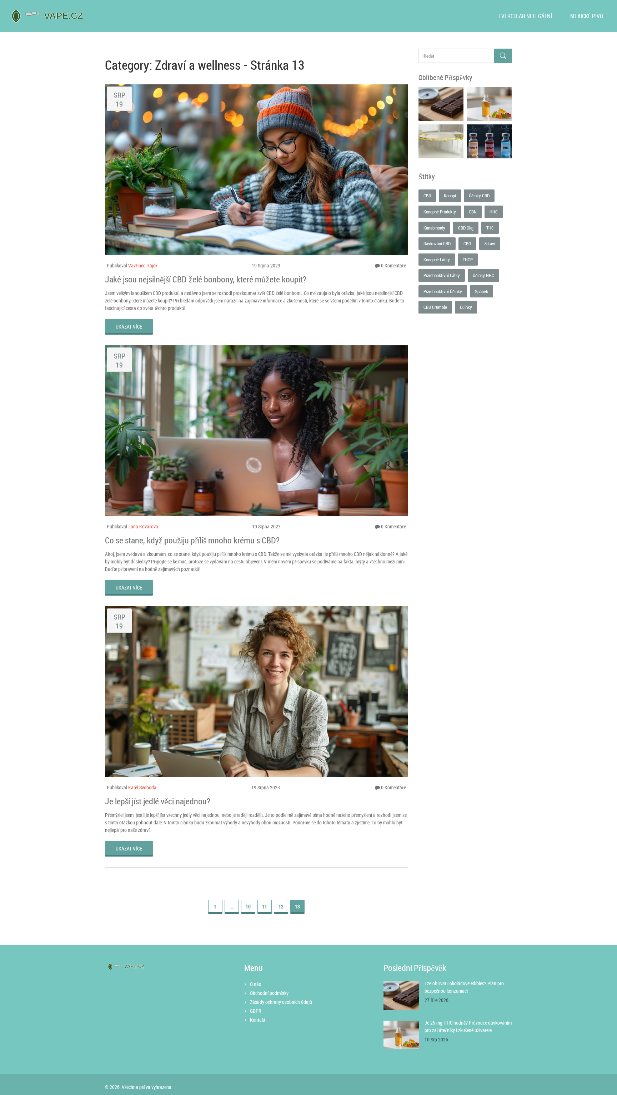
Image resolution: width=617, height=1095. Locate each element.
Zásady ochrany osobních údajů (281, 1001)
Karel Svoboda (142, 787)
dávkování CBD (437, 243)
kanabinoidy (434, 228)
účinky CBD (479, 195)
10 (248, 906)
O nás (255, 984)
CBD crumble (435, 307)
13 (297, 906)
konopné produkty (439, 211)
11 (264, 906)
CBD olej (465, 228)
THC (490, 228)
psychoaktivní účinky (442, 291)
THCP (468, 259)
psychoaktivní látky (441, 275)
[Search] (503, 56)
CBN (473, 211)
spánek (481, 291)
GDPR (255, 1010)
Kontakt (257, 1019)
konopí (450, 195)
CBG (467, 243)
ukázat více (129, 326)
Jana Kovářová (143, 526)
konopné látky (436, 259)
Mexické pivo (586, 16)
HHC (494, 211)
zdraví (489, 243)
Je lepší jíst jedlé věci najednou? (157, 801)
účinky (466, 307)
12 (281, 906)
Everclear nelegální (525, 16)
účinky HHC (483, 275)
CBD (427, 195)
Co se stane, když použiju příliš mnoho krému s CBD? (192, 540)
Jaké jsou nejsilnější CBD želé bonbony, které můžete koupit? (205, 279)
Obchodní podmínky (269, 993)
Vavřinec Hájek (142, 265)
